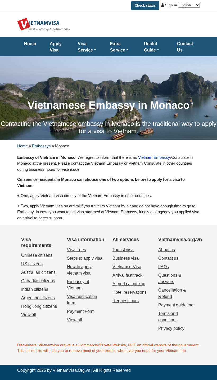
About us (166, 249)
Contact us (168, 258)
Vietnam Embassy (153, 157)
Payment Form (80, 311)
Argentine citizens (38, 298)
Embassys (41, 146)
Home (30, 43)
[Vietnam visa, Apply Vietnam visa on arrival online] (43, 24)
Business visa (125, 258)
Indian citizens (34, 289)
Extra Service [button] (117, 46)
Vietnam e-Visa (126, 266)
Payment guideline (175, 305)
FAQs (163, 266)
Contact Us (185, 46)
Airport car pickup (128, 283)
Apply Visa (56, 46)
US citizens (32, 264)
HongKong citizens (39, 306)
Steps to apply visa (84, 258)
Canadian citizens (38, 281)
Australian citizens (38, 272)
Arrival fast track (127, 275)
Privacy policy (171, 328)
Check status (145, 5)
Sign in (171, 5)
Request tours (125, 300)
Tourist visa (123, 249)
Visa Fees (76, 249)
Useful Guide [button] (150, 46)
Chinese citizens (36, 255)
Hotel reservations (129, 292)
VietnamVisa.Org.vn (71, 370)
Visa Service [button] (85, 46)
